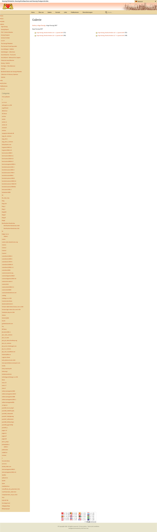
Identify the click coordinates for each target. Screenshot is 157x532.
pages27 (4, 436)
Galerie (50, 12)
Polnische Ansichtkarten (7, 60)
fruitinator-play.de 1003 (8, 312)
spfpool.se (5, 478)
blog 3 (3, 209)
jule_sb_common (6, 343)
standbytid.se (5, 486)
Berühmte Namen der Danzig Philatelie (11, 71)
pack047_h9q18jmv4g (8, 416)
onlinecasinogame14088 (8, 396)
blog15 (4, 215)
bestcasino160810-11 (7, 156)
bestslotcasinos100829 (8, 178)
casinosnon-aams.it (7, 281)
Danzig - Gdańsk (5, 63)
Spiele (3, 480)
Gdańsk (3, 77)
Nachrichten (3, 83)
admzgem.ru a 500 (7, 105)
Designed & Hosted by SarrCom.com (78, 528)
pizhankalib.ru (5, 444)
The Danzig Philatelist (7, 43)
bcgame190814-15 (7, 150)
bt (2, 231)
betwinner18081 (6, 192)
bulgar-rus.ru (5, 234)
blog (3, 201)
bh (2, 195)
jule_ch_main (5, 337)
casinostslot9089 (6, 290)
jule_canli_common (7, 335)
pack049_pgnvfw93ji (7, 425)
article (3, 119)
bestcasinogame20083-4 (8, 164)
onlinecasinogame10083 (8, 391)
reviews (4, 455)
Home (33, 12)
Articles (3, 69)
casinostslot (5, 284)
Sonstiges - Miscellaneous (8, 66)
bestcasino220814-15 (7, 158)
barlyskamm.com (6, 144)
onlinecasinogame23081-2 (9, 399)
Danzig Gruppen (5, 35)
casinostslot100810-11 (8, 287)
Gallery (34, 25)
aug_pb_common (6, 136)
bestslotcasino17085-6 (8, 172)
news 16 (4, 382)
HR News (4, 329)
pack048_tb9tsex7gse (8, 422)
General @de (5, 318)
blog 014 (4, 203)
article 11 (4, 122)
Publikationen (75, 12)
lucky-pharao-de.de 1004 (8, 360)
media (3, 366)
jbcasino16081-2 (6, 332)
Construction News (7, 301)
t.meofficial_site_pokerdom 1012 (11, 489)
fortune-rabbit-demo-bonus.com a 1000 (12, 306)
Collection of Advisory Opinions (9, 74)
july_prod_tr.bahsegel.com (9, 346)
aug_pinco (5, 139)
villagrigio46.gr (6, 506)
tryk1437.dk (5, 500)
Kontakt (57, 12)
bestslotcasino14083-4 (8, 170)
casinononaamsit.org (7, 273)
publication (5, 449)
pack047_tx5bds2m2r (8, 419)
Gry (3, 326)
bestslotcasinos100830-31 (9, 181)
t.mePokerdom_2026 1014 (9, 492)
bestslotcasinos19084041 (9, 186)
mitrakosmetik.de (7, 374)
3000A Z (6, 236)
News (3, 380)
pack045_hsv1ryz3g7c (8, 408)
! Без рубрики (6, 97)
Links (65, 12)
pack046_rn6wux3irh (7, 413)
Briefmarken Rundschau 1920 (11, 225)
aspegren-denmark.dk (8, 133)
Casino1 (4, 245)
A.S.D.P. (3, 40)
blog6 (3, 220)
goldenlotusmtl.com (7, 323)
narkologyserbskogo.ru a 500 (10, 377)
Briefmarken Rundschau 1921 (11, 228)
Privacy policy (83, 526)
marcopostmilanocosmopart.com (11, 363)
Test (3, 497)
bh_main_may (5, 198)
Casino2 (4, 247)
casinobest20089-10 (7, 264)
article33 (4, 127)
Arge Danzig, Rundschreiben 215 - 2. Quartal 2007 (111, 32)
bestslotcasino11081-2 (8, 167)
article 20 (4, 125)
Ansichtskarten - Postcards (8, 55)
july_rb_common (6, 349)
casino (3, 239)
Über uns (41, 12)
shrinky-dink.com (6, 466)
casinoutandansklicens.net (9, 292)
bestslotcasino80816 (7, 175)
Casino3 (4, 250)
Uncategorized (6, 503)
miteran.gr (5, 371)
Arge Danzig (4, 26)
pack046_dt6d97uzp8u (8, 411)
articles (4, 130)
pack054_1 (5, 427)
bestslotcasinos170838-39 (9, 184)
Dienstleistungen (87, 12)
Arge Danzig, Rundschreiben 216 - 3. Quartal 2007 (50, 35)
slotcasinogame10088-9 (8, 469)
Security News (6, 461)
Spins (3, 483)
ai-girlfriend (5, 108)
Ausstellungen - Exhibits (7, 49)
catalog (4, 295)
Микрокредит (6, 509)
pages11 (4, 433)
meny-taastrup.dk (7, 368)
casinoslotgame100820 (8, 276)
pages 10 (4, 430)
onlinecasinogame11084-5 (9, 394)
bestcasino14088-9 (7, 153)
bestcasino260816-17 (7, 161)
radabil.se (4, 452)
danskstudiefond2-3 (7, 304)
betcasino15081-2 (7, 189)
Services (2, 89)
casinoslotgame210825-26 (9, 278)
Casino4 (4, 253)
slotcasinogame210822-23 (9, 472)
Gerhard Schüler (5, 38)
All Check (4, 113)
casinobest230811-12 (7, 267)
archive (4, 116)
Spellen (4, 475)
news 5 (4, 388)
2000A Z (6, 447)
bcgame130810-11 (7, 147)
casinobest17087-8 (7, 262)
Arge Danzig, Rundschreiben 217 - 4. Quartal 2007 (111, 35)
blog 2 (3, 206)
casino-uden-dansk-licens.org (10, 242)
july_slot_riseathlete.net (8, 351)
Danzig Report (5, 29)
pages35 (4, 439)
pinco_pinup (5, 441)
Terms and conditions (93, 526)
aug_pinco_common (7, 142)
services (4, 464)
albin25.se (4, 111)
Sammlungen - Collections (8, 52)
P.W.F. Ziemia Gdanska (7, 32)
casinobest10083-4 (7, 256)
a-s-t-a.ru (4, 102)
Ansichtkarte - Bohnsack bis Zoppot (10, 57)
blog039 (4, 212)
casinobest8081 (6, 270)
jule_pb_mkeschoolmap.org (9, 340)
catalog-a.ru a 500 (6, 298)
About (1, 18)
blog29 (4, 217)
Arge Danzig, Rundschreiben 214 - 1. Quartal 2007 (50, 32)
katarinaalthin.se (6, 354)
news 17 (4, 385)
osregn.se (4, 405)
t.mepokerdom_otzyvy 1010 (9, 494)
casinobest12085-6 (7, 259)
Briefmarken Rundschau (8, 223)
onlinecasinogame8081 (8, 402)
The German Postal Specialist (9, 46)
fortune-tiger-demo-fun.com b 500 (11, 309)
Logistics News (6, 357)
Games (4, 315)
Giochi (3, 321)
